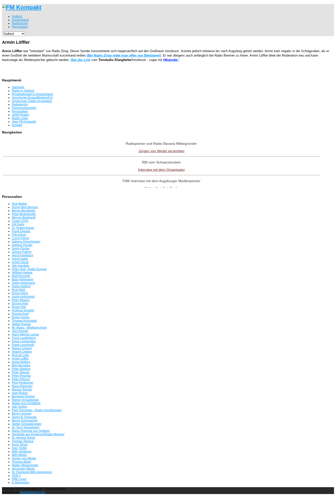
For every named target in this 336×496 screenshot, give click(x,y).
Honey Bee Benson (25, 207)
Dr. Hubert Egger (23, 228)
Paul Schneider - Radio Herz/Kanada (36, 410)
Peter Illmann (21, 300)
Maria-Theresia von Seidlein (31, 431)
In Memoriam (20, 482)
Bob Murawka (21, 365)
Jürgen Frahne (21, 252)
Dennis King (20, 303)
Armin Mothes (21, 362)
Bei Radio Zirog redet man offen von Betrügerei (124, 55)
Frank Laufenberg (24, 338)
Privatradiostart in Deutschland (32, 94)
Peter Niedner (21, 369)
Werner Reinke (22, 389)
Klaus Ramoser (22, 386)
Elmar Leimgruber (24, 341)
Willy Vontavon (21, 451)
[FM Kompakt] (21, 7)
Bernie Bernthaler (23, 210)
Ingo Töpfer (19, 448)
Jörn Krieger (20, 331)
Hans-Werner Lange (25, 334)
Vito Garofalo (20, 265)
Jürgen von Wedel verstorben (161, 151)
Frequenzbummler (24, 108)
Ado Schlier (19, 406)
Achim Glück (20, 262)
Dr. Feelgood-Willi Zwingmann (32, 472)
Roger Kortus (21, 317)
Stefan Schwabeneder (27, 424)
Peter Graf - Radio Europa (29, 269)
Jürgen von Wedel (24, 458)
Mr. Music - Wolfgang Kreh (29, 327)
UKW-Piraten (20, 115)
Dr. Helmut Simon (23, 437)
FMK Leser (19, 479)
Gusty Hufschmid (23, 296)
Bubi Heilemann (22, 279)
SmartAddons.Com (32, 492)
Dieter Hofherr (21, 286)
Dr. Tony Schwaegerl (25, 427)
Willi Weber (19, 455)
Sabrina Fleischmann (26, 241)
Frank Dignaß (21, 231)
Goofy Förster (21, 248)
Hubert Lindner (22, 351)
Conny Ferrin (20, 238)
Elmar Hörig (20, 293)
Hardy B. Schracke (24, 417)
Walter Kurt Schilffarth (26, 403)
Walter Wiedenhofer (25, 465)
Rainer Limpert (22, 348)
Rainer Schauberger (25, 400)
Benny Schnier (21, 413)
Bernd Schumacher (25, 420)
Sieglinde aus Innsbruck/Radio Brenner (38, 434)
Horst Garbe (20, 259)
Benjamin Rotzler (23, 396)
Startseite (18, 87)
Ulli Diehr (18, 224)
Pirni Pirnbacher (22, 382)
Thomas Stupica (22, 441)
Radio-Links (20, 118)
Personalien (20, 111)
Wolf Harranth (21, 276)
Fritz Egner (19, 234)
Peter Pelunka (21, 376)
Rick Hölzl (18, 290)
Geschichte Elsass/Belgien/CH (32, 97)
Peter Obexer (21, 372)
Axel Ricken (20, 393)
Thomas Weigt (21, 462)
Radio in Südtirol (23, 90)
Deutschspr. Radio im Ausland (32, 101)
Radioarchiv (20, 104)
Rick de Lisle (20, 355)
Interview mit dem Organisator (161, 170)
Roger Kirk (19, 307)
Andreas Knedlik (23, 310)
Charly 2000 (20, 221)
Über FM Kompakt (24, 121)
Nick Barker (19, 203)
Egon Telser (20, 444)
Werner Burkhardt (23, 217)
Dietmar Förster (22, 245)
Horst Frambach (22, 255)
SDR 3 (16, 475)
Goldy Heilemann (23, 283)
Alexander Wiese (23, 468)
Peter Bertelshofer (24, 214)
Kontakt (17, 125)
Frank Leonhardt (23, 345)
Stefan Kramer (21, 324)
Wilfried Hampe (22, 272)
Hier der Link (80, 60)
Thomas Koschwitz (24, 320)
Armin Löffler (20, 358)
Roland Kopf (20, 314)
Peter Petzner (21, 379)
